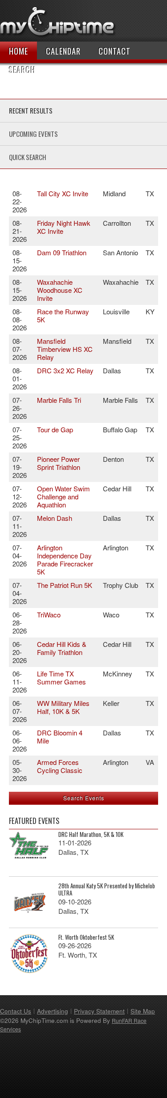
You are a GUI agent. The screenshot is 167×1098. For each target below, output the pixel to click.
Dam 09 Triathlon (61, 252)
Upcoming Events (33, 134)
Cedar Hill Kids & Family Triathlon (61, 648)
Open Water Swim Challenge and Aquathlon (63, 496)
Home (18, 51)
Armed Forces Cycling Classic (59, 766)
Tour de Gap (55, 429)
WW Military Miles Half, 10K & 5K (63, 707)
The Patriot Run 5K (64, 585)
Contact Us (15, 1011)
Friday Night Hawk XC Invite (63, 227)
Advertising (52, 1011)
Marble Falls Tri (59, 400)
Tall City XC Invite (62, 193)
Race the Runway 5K (63, 315)
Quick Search (27, 157)
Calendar (63, 51)
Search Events (83, 798)
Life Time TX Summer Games (61, 677)
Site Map (142, 1011)
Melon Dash (54, 518)
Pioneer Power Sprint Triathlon (58, 463)
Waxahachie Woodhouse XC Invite (59, 290)
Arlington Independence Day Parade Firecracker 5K (65, 559)
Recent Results (31, 110)
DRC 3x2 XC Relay (65, 370)
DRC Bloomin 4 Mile (59, 736)
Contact (114, 51)
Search (22, 70)
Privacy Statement (99, 1011)
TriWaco (49, 614)
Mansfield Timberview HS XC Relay (65, 349)
